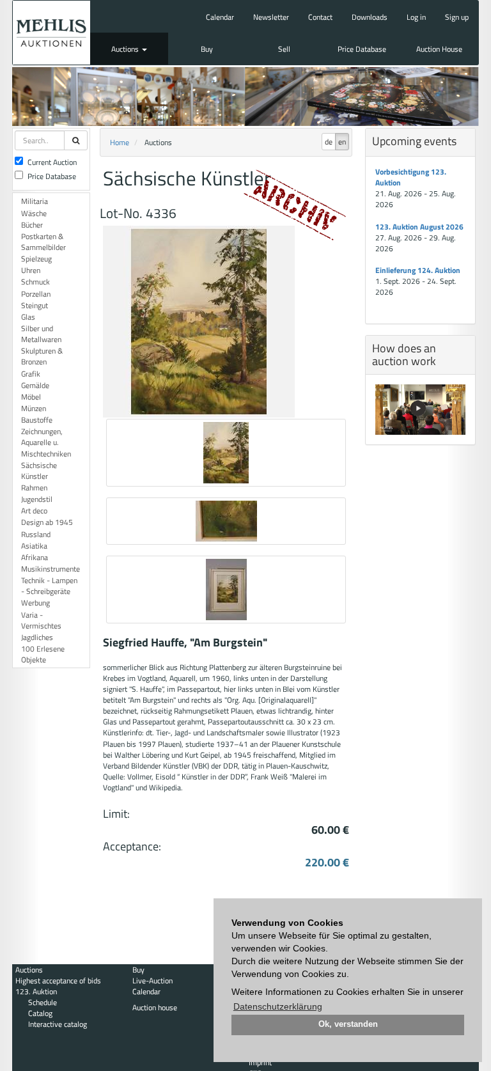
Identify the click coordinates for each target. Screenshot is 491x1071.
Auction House (439, 49)
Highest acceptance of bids (58, 980)
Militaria (34, 201)
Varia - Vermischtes (41, 620)
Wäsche (34, 213)
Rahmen (34, 487)
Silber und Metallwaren (41, 333)
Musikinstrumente (50, 569)
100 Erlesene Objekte (43, 654)
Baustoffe (36, 420)
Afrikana (34, 557)
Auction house (154, 1007)
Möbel (31, 397)
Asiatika (34, 546)
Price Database (362, 49)
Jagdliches (37, 637)
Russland (36, 534)
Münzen (33, 408)
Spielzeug (36, 259)
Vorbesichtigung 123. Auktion (410, 177)
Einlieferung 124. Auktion (417, 270)
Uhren (30, 270)
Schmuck (35, 282)
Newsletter (271, 17)
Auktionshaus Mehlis (51, 33)
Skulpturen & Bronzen (42, 356)
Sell (284, 49)
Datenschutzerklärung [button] (277, 1006)
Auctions (126, 49)
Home (119, 142)
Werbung (35, 603)
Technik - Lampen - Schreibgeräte (49, 585)
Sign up (457, 17)
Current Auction (52, 162)
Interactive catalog (57, 1024)
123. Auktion (36, 991)
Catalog (40, 1013)
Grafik (30, 374)
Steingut (34, 305)
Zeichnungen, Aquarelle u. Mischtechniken (46, 442)
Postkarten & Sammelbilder (43, 241)
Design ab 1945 (47, 522)
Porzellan (36, 294)
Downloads (369, 17)
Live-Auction (152, 980)
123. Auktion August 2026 (419, 227)
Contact (320, 17)
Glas (28, 317)
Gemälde (35, 385)
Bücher (32, 225)
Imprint (260, 1062)
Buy (207, 49)
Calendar (220, 17)
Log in (416, 17)
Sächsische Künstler (39, 470)
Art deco (34, 510)
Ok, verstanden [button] (348, 1024)
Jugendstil (36, 499)
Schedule (42, 1002)
